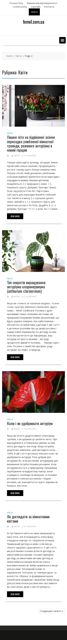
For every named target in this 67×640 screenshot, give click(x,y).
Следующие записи (50, 611)
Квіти (10, 133)
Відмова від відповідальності (42, 3)
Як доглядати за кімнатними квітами (28, 519)
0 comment (30, 155)
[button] (62, 40)
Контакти (49, 6)
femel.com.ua (33, 21)
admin (16, 155)
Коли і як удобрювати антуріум (30, 423)
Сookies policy (20, 6)
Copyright (35, 6)
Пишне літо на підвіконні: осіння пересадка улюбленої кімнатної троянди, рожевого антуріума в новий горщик (31, 143)
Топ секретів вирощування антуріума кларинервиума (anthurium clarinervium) (26, 286)
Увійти (34, 11)
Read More (15, 216)
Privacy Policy (16, 3)
